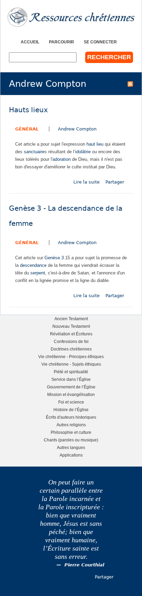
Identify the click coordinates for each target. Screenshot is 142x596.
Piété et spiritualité (71, 371)
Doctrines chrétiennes (71, 349)
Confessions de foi (71, 341)
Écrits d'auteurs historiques (71, 417)
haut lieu (95, 144)
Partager (114, 182)
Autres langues (71, 447)
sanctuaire (34, 151)
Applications (71, 455)
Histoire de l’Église (71, 409)
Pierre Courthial (84, 564)
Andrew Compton (77, 129)
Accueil (30, 42)
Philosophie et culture (71, 432)
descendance (33, 265)
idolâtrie (83, 151)
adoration (61, 159)
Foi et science (71, 402)
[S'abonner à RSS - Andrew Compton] (130, 83)
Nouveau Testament (71, 326)
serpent (37, 272)
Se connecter (100, 42)
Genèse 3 (54, 257)
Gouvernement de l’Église (71, 387)
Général (27, 129)
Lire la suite (86, 182)
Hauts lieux (28, 110)
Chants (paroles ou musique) (71, 440)
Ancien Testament (71, 318)
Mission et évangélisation (71, 394)
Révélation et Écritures (71, 334)
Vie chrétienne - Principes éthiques (71, 356)
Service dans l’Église (71, 379)
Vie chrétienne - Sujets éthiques (71, 364)
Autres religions (71, 424)
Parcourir (61, 42)
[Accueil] (71, 17)
